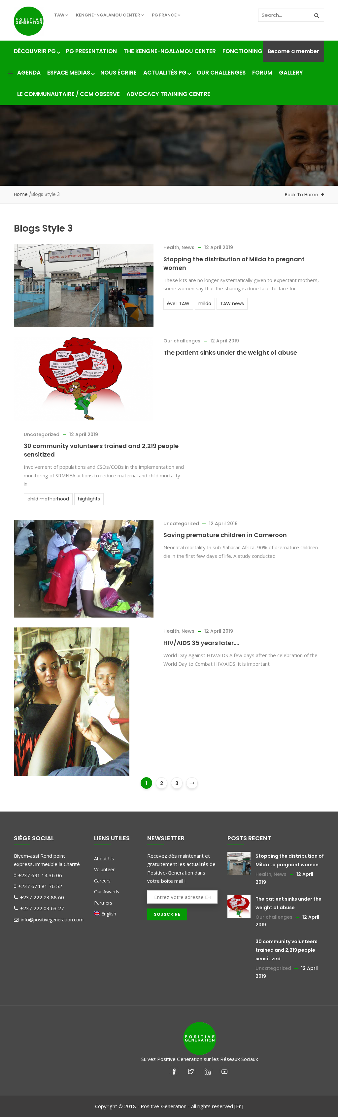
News (188, 247)
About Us (104, 858)
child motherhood (48, 498)
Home (21, 194)
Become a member (293, 51)
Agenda (29, 73)
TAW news (232, 303)
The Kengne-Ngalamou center (169, 51)
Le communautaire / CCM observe (68, 94)
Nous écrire (118, 73)
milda (204, 303)
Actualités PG (164, 73)
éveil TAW (178, 303)
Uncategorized (41, 434)
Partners (103, 903)
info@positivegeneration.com (51, 919)
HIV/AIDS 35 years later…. (201, 643)
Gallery (291, 73)
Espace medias (68, 73)
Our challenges (221, 73)
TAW (59, 15)
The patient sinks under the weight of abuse (230, 352)
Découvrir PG (35, 51)
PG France (164, 15)
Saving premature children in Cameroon (225, 535)
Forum (262, 73)
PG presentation (91, 51)
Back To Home (301, 194)
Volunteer (104, 869)
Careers (102, 881)
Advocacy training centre (168, 94)
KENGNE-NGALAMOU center (108, 15)
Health (171, 247)
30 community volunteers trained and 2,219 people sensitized (286, 950)
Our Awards (106, 891)
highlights (89, 498)
